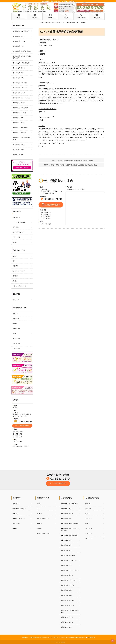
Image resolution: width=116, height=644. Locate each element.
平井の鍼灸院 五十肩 (19, 93)
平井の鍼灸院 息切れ (19, 149)
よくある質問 (16, 338)
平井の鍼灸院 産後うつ (19, 132)
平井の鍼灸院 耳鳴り (19, 122)
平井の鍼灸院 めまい (19, 36)
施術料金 (15, 242)
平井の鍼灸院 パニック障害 (20, 107)
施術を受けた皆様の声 (19, 232)
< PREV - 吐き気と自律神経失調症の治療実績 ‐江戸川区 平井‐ (72, 160)
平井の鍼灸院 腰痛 (18, 73)
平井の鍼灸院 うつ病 (19, 41)
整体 (14, 261)
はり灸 (14, 256)
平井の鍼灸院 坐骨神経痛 (20, 83)
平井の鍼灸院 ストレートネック (22, 98)
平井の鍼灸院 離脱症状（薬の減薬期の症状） (22, 57)
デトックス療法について (19, 286)
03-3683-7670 (23, 421)
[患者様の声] (21, 175)
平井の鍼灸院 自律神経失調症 (21, 31)
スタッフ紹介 (16, 237)
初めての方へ (16, 217)
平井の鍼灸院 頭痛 (18, 46)
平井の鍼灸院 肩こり (19, 68)
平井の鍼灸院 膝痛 (18, 78)
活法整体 (15, 281)
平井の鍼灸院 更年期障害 (20, 127)
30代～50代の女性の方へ (19, 222)
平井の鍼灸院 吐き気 (19, 102)
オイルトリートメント (19, 271)
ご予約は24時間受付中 (22, 425)
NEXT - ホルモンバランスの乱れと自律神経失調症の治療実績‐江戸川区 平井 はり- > (71, 165)
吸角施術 (15, 276)
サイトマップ (16, 348)
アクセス (15, 333)
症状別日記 (16, 299)
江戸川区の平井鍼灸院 (60, 642)
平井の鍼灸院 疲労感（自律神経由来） (22, 138)
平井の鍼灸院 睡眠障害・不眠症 (22, 51)
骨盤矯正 (15, 266)
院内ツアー (16, 318)
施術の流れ (16, 227)
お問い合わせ (16, 343)
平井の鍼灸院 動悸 (18, 117)
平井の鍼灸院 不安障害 (19, 112)
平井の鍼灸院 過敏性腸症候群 (21, 63)
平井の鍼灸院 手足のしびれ (20, 88)
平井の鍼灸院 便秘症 (19, 144)
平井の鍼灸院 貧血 (18, 154)
